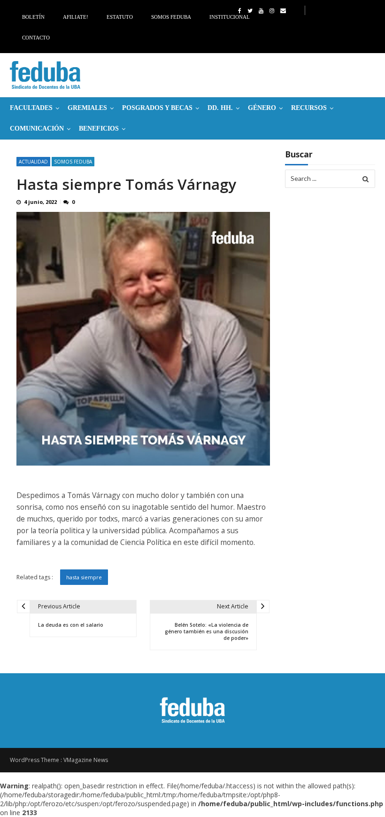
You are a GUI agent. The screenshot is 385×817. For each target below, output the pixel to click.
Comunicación (37, 128)
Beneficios (99, 128)
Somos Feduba (171, 17)
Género (262, 107)
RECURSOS (309, 107)
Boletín (33, 17)
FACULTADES (31, 107)
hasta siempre (84, 577)
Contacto (36, 37)
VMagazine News (85, 760)
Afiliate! (75, 17)
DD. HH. (220, 107)
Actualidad (33, 161)
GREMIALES (87, 107)
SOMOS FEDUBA (73, 161)
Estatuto (120, 17)
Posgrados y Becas (157, 107)
